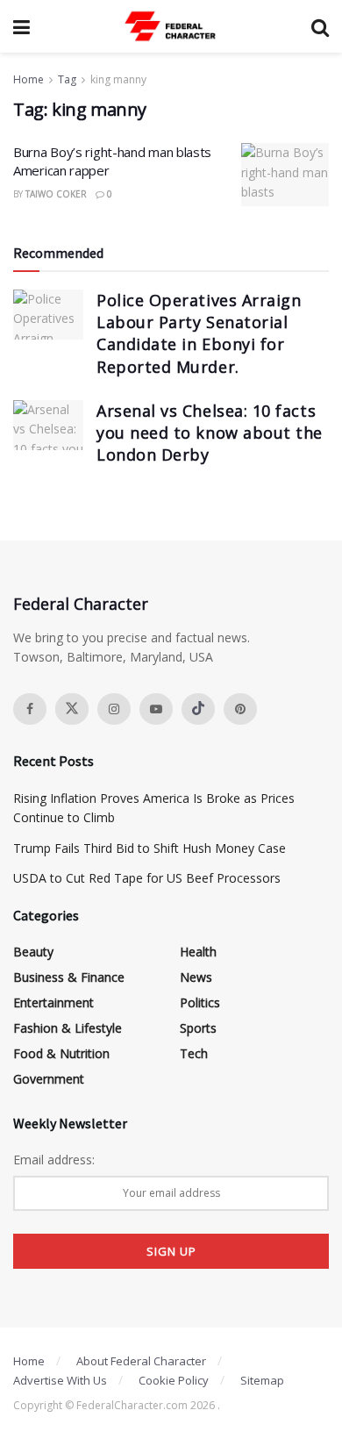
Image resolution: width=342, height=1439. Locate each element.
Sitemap (262, 1380)
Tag (67, 79)
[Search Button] (320, 26)
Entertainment (53, 1002)
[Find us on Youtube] (156, 709)
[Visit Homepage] (171, 26)
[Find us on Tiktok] (198, 709)
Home (28, 79)
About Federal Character (141, 1361)
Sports (198, 1028)
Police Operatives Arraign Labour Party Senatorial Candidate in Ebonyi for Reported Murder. (199, 333)
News (196, 977)
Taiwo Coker (56, 194)
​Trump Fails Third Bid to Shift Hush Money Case (149, 848)
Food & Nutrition (61, 1053)
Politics (200, 1002)
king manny (118, 79)
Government (48, 1078)
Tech (194, 1053)
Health (198, 951)
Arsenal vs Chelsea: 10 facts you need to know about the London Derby (209, 432)
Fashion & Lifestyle (67, 1028)
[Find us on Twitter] (72, 709)
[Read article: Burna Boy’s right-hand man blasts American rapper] (285, 174)
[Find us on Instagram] (114, 709)
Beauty (33, 951)
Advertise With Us (60, 1380)
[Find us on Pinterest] (240, 709)
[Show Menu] (21, 26)
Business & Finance (69, 977)
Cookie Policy (174, 1380)
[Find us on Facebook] (29, 709)
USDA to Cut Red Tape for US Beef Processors (147, 878)
